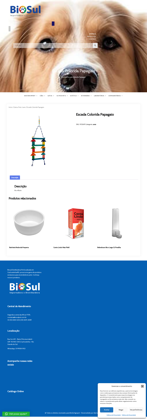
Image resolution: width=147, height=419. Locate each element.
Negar (121, 410)
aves (24, 107)
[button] (142, 386)
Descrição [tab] (14, 178)
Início (10, 107)
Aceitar (106, 410)
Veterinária (85, 96)
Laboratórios (99, 96)
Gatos (50, 96)
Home (63, 77)
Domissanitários (115, 96)
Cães (41, 96)
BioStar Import (29, 96)
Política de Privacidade (114, 415)
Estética (73, 96)
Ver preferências (136, 410)
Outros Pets (61, 96)
